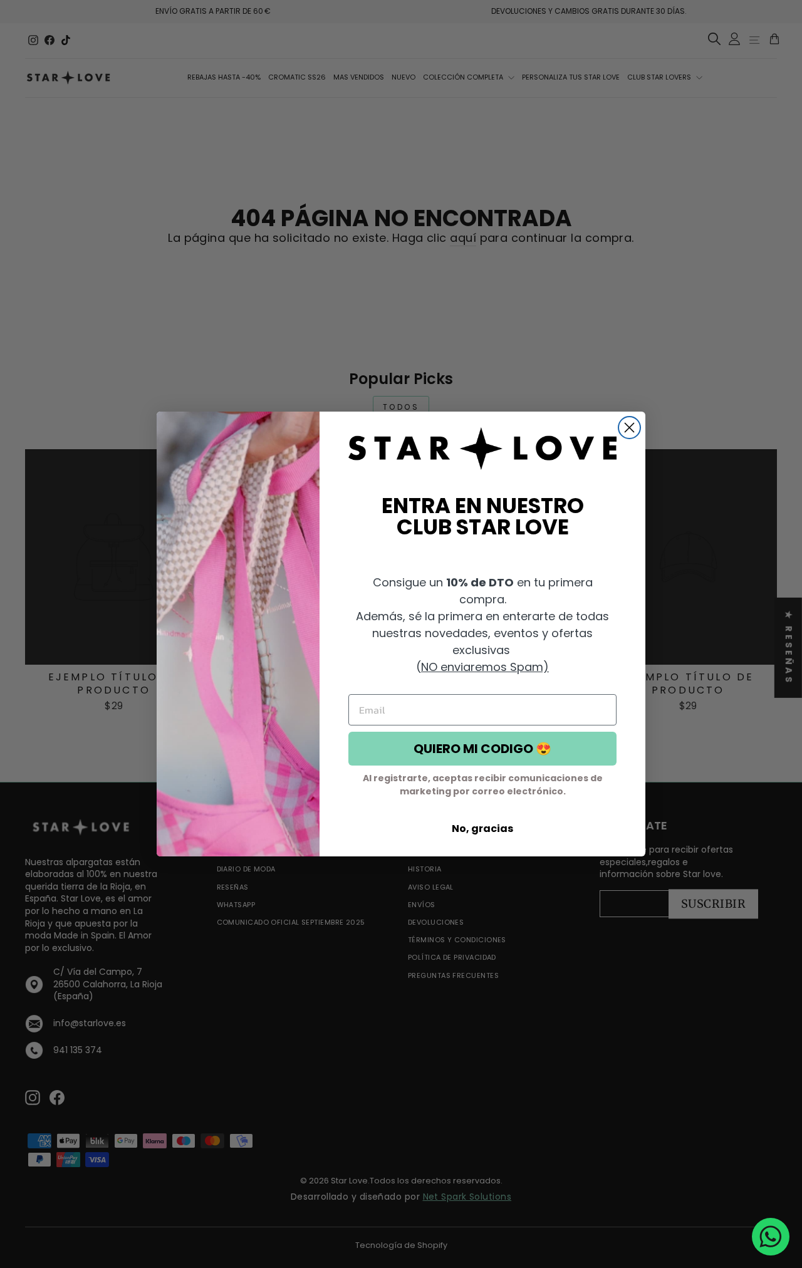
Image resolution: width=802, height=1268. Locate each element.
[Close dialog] (629, 428)
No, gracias (482, 828)
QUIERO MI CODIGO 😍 (482, 748)
